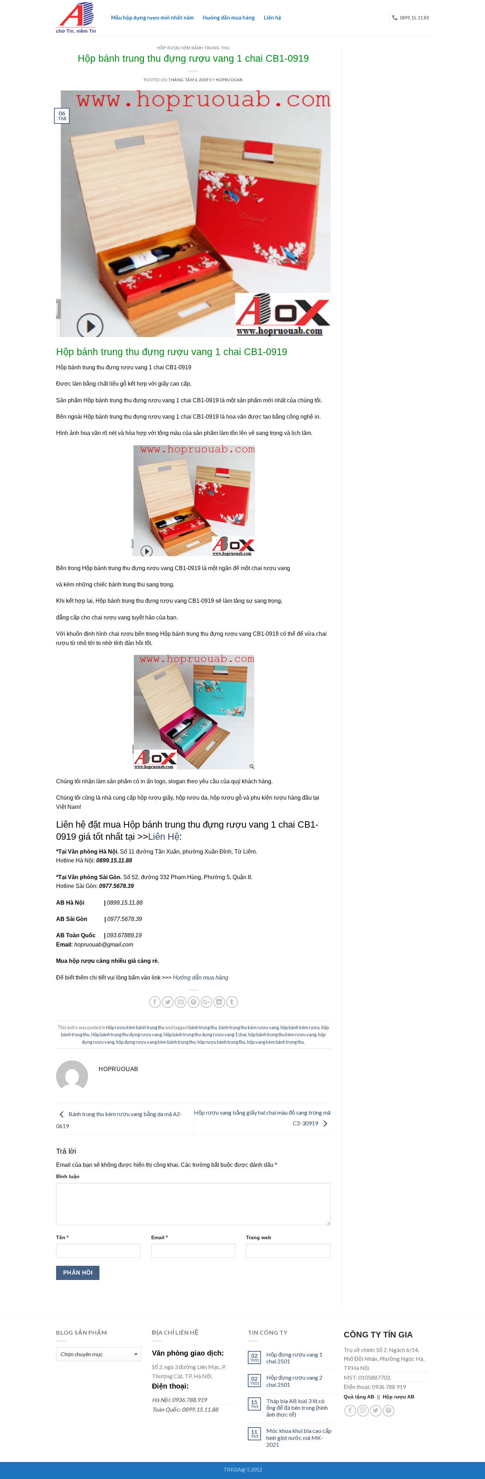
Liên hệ (272, 18)
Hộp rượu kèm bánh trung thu (193, 48)
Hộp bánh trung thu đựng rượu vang (126, 1034)
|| (363, 1397)
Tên (62, 1237)
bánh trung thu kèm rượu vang (249, 1027)
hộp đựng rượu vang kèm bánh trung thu (156, 1042)
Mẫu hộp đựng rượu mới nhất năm (152, 18)
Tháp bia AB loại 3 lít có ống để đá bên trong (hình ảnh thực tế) (297, 1407)
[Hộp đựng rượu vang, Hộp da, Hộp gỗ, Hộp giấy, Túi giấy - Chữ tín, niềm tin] (76, 17)
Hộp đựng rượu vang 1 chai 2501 (294, 1357)
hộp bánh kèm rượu (300, 1027)
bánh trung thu (203, 1027)
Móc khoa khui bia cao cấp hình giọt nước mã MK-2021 (299, 1437)
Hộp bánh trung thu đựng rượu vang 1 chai (205, 1034)
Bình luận (68, 1176)
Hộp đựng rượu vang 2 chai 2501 (294, 1380)
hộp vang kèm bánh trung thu (275, 1042)
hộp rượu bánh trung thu (221, 1042)
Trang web (258, 1237)
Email (159, 1237)
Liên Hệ (163, 836)
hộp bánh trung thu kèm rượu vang (282, 1034)
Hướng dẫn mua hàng (229, 18)
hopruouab (229, 79)
